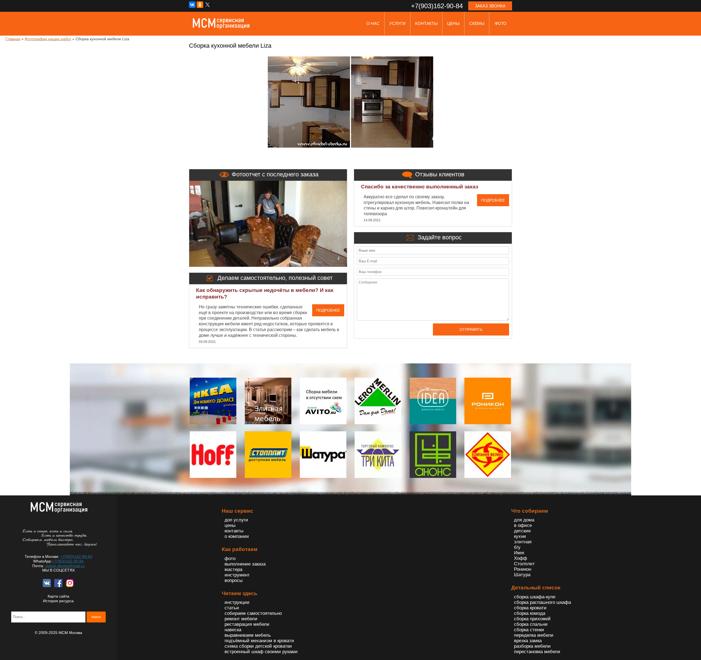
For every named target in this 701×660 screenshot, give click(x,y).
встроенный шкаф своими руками (261, 651)
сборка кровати (530, 607)
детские (522, 530)
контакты (426, 23)
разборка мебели (532, 646)
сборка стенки (529, 629)
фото (501, 23)
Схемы (476, 23)
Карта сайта (58, 596)
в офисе (523, 525)
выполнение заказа (245, 564)
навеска (233, 629)
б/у (517, 547)
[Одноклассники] (200, 4)
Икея (519, 552)
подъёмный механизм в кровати (259, 640)
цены (453, 23)
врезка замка (528, 640)
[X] (207, 4)
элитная (523, 541)
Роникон (522, 569)
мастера (233, 569)
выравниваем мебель (248, 635)
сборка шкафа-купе (534, 596)
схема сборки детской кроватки (258, 646)
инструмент (237, 575)
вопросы (234, 580)
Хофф (520, 558)
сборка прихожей (532, 618)
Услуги (397, 23)
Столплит (524, 563)
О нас (373, 23)
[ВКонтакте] (192, 4)
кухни (520, 536)
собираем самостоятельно (253, 613)
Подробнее (328, 310)
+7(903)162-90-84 (76, 556)
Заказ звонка (490, 6)
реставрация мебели (247, 624)
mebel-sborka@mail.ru (65, 566)
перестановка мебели (537, 651)
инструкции (237, 602)
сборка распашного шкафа (542, 602)
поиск (96, 617)
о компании (237, 536)
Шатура (522, 574)
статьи (232, 607)
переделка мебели (533, 635)
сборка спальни (531, 624)
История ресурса (58, 601)
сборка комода (529, 613)
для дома (524, 520)
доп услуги (236, 520)
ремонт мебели (241, 618)
